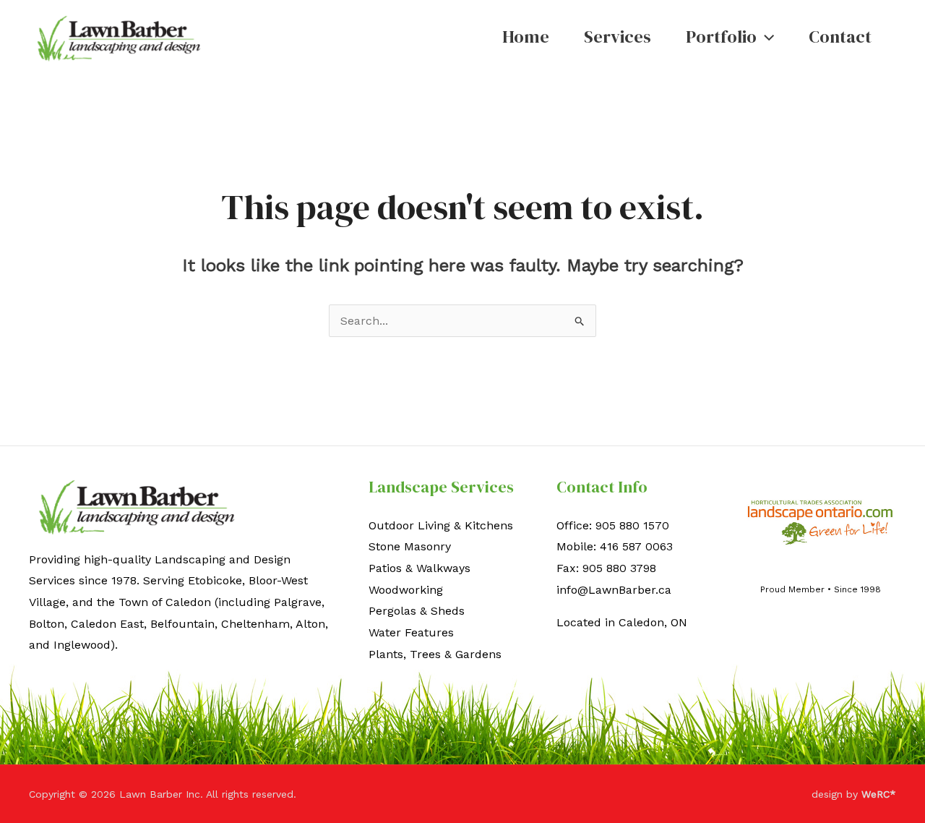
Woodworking (406, 590)
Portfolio (721, 36)
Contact (840, 36)
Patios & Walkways (419, 568)
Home (525, 36)
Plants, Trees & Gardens (435, 654)
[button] (765, 36)
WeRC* (878, 794)
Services (617, 36)
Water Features (411, 632)
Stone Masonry (410, 546)
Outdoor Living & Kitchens (441, 525)
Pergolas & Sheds (417, 611)
